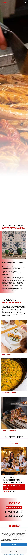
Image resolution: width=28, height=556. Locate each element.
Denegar (14, 548)
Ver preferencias (14, 551)
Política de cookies (7, 554)
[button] (26, 530)
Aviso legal (22, 554)
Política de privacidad (15, 554)
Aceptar (14, 544)
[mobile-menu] (25, 2)
